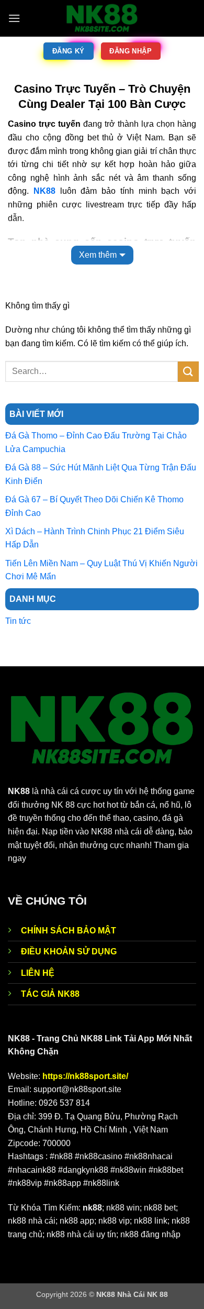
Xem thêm (98, 254)
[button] (14, 18)
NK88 (44, 190)
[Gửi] (188, 371)
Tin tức (18, 621)
